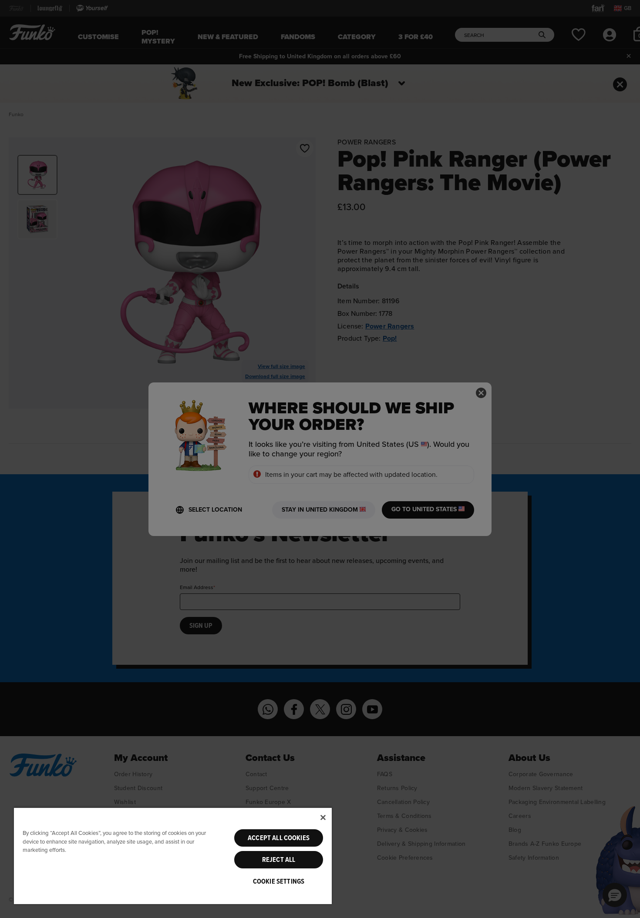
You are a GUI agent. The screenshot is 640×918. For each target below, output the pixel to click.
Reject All (279, 859)
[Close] (323, 817)
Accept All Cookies (279, 838)
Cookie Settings (278, 881)
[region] (173, 855)
